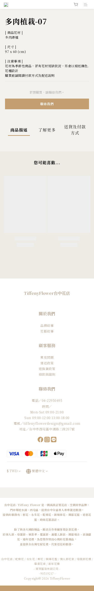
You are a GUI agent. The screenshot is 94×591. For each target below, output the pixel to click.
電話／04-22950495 (47, 400)
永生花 (30, 559)
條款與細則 (47, 374)
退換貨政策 (47, 368)
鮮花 (40, 559)
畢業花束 (40, 564)
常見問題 (47, 357)
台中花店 (7, 559)
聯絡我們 (47, 104)
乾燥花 (20, 559)
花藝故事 (47, 331)
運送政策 (47, 363)
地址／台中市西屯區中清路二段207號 (47, 429)
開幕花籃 (51, 559)
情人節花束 (67, 559)
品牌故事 (47, 325)
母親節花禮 (84, 559)
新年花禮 (54, 564)
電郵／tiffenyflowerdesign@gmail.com (47, 423)
